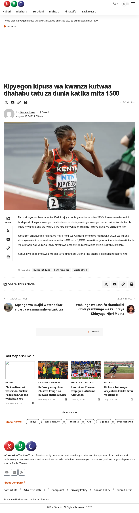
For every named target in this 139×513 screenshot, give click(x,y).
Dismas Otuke (27, 112)
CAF (89, 421)
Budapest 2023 (41, 269)
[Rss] (21, 472)
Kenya (33, 421)
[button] (108, 4)
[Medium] (14, 472)
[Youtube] (7, 472)
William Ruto (52, 421)
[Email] (12, 102)
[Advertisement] (69, 55)
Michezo (11, 26)
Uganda (104, 421)
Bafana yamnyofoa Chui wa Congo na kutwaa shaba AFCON (52, 390)
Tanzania (73, 421)
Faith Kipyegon (62, 269)
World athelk (80, 269)
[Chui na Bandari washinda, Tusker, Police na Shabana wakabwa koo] (20, 370)
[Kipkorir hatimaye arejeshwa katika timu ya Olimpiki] (119, 370)
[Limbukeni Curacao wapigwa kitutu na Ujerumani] (86, 370)
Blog (13, 20)
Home (7, 20)
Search (95, 331)
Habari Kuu (77, 382)
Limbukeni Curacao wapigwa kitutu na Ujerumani (83, 390)
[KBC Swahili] (14, 3)
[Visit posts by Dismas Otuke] (9, 114)
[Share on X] (6, 102)
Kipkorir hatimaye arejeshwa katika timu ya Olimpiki (118, 390)
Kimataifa (43, 382)
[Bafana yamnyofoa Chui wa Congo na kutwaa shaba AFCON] (53, 370)
